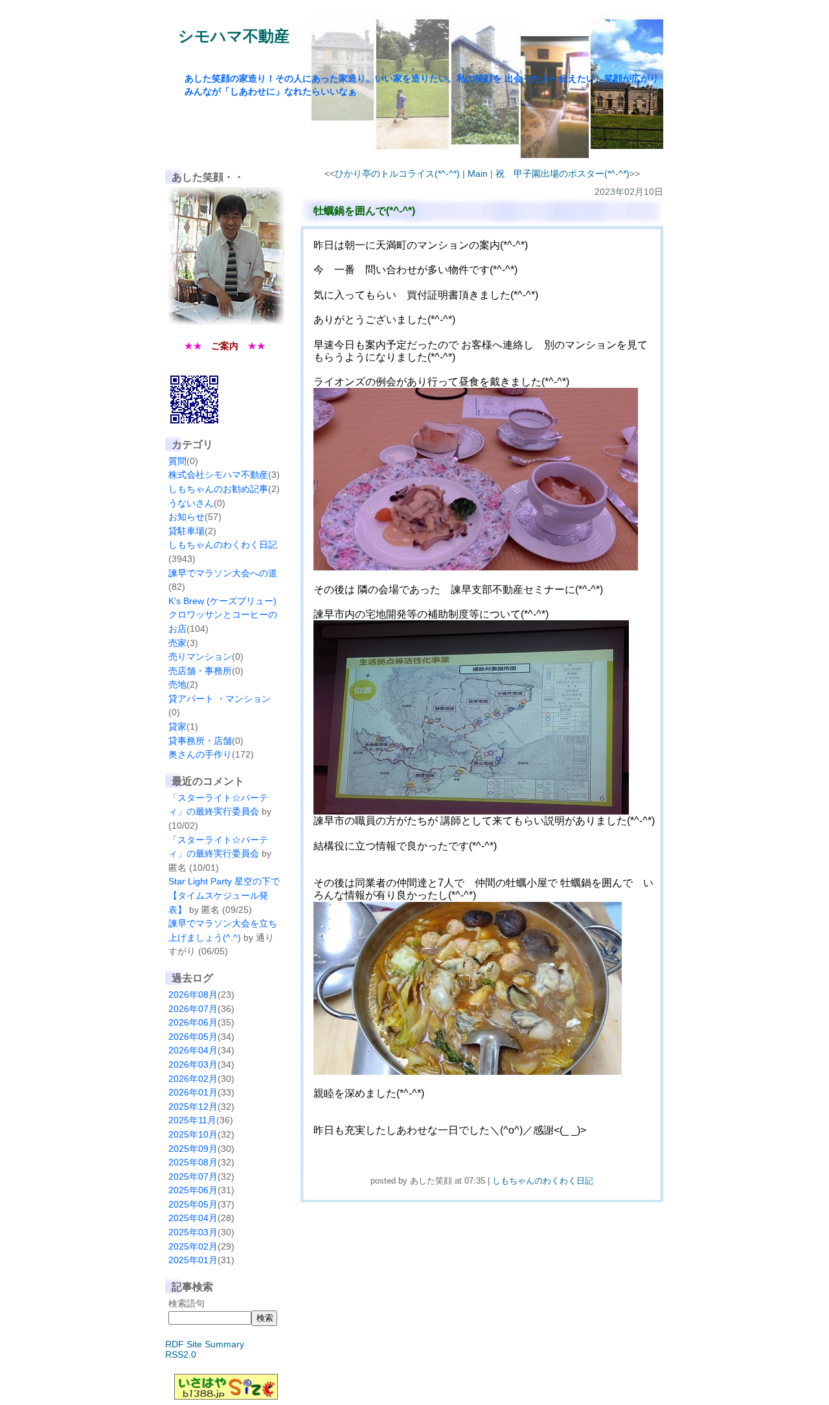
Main (478, 173)
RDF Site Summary (204, 1344)
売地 (177, 684)
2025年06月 (193, 1190)
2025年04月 (193, 1218)
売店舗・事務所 (200, 671)
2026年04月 (193, 1050)
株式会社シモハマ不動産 (218, 474)
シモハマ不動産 (234, 36)
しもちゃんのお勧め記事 (218, 489)
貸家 (177, 726)
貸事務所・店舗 (200, 741)
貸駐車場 (186, 531)
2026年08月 (193, 994)
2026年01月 (193, 1092)
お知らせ (186, 516)
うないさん (191, 503)
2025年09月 (193, 1148)
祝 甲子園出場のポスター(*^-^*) (562, 173)
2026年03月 (193, 1064)
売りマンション (200, 656)
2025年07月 (193, 1176)
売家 (177, 643)
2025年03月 (193, 1232)
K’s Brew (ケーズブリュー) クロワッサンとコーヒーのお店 (222, 615)
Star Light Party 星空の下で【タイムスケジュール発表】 (224, 895)
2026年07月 (193, 1009)
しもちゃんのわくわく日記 (222, 544)
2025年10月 (193, 1134)
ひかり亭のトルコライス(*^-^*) (397, 173)
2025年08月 (193, 1162)
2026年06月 (193, 1022)
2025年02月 (193, 1246)
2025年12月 (193, 1106)
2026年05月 (193, 1036)
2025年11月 (192, 1120)
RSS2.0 (180, 1354)
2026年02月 (193, 1078)
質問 (177, 461)
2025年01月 (193, 1260)
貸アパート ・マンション (219, 698)
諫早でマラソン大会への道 (222, 573)
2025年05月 (193, 1204)
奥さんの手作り (200, 754)
